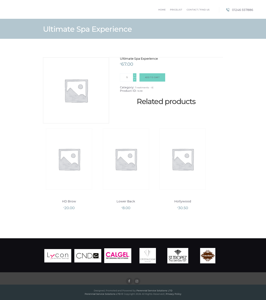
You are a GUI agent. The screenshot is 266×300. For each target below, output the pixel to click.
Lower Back (126, 201)
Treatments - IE (144, 87)
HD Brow (69, 201)
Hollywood (182, 201)
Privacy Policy (173, 294)
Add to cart (152, 77)
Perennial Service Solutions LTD (154, 290)
